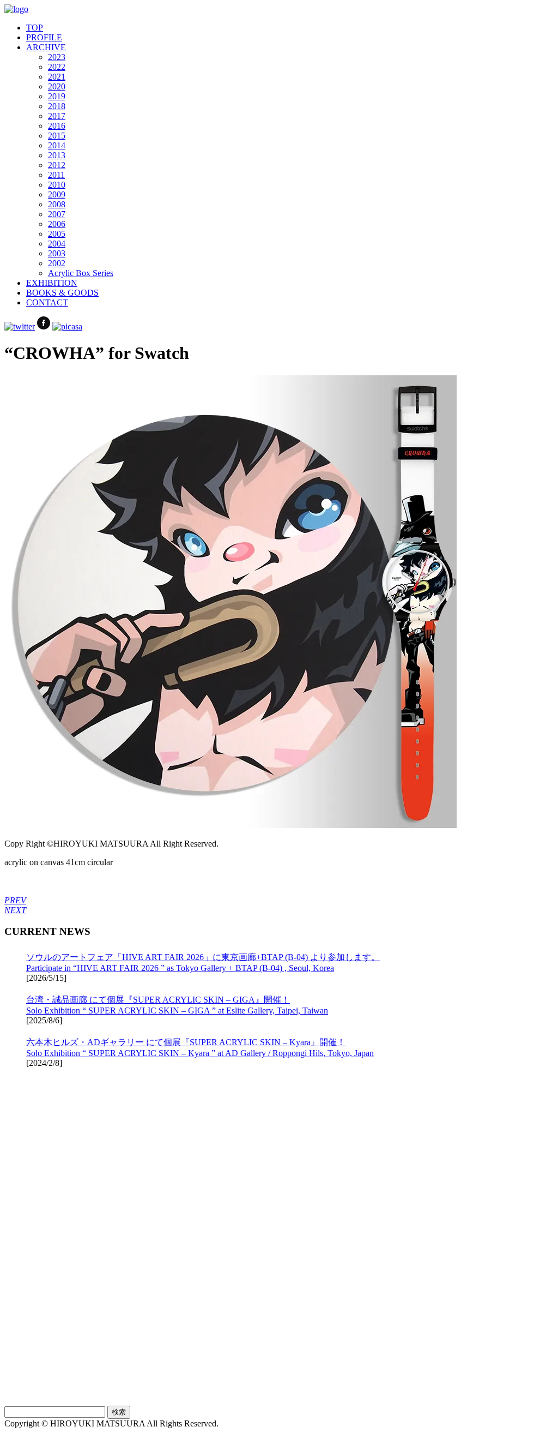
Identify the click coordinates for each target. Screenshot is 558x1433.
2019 (56, 96)
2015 (56, 135)
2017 (56, 116)
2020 (56, 86)
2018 (56, 106)
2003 (56, 253)
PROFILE (44, 37)
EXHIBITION (51, 282)
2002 (56, 263)
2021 (56, 76)
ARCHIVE (46, 47)
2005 (56, 233)
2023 (56, 57)
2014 (56, 145)
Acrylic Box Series (80, 273)
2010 (56, 184)
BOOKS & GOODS (62, 292)
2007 (56, 214)
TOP (34, 27)
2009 (56, 194)
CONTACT (47, 302)
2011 (56, 174)
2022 (56, 66)
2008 (56, 204)
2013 (56, 155)
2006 (56, 224)
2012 (56, 165)
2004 (56, 243)
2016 (56, 125)
